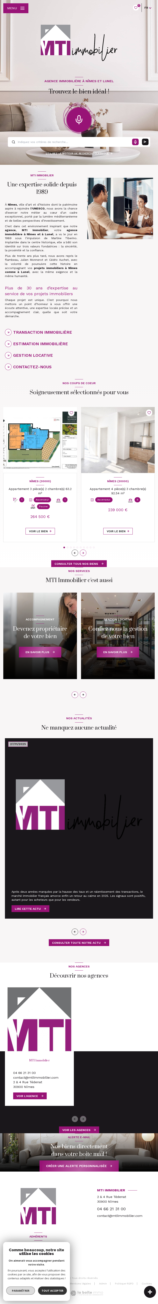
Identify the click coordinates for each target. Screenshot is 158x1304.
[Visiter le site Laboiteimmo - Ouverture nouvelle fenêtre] (86, 1293)
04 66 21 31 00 (24, 1073)
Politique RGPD (124, 1283)
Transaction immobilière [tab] (42, 332)
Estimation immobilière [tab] (40, 343)
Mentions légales (80, 1283)
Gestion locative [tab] (33, 355)
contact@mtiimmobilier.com (35, 1077)
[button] (83, 553)
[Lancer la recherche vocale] (79, 118)
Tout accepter (52, 1290)
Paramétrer (20, 1290)
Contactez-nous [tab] (32, 366)
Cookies (147, 1283)
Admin (103, 1283)
